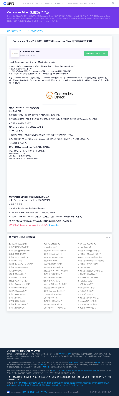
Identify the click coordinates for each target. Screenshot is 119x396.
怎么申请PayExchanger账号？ (55, 308)
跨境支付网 (76, 377)
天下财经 (17, 385)
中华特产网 (22, 383)
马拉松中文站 (87, 383)
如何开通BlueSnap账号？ (53, 254)
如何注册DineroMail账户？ (19, 267)
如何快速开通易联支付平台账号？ (91, 271)
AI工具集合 (35, 383)
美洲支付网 (55, 377)
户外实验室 (65, 383)
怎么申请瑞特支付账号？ (53, 264)
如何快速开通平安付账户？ (88, 264)
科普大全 (106, 383)
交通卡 (74, 371)
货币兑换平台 (44, 367)
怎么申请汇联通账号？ (52, 244)
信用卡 (68, 371)
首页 (8, 31)
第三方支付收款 (95, 392)
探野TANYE (80, 385)
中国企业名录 (25, 385)
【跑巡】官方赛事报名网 (54, 383)
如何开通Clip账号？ (16, 298)
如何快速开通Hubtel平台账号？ (55, 284)
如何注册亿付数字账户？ (18, 277)
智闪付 (16, 383)
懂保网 (48, 385)
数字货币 (96, 371)
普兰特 (32, 385)
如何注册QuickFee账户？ (19, 257)
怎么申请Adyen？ (84, 267)
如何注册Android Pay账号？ (20, 284)
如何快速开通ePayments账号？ (21, 264)
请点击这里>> (54, 225)
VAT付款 (98, 362)
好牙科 (94, 383)
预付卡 (80, 371)
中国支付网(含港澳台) (14, 377)
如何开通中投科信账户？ (53, 301)
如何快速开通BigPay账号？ (54, 288)
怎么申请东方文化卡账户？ (19, 281)
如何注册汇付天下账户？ (53, 274)
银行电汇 (54, 371)
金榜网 (12, 385)
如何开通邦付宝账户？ (86, 284)
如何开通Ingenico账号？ (18, 288)
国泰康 (36, 385)
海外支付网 (85, 377)
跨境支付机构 (106, 392)
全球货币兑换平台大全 (98, 377)
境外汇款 (42, 365)
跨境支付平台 (73, 362)
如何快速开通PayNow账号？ (89, 298)
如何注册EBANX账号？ (87, 288)
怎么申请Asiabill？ (50, 247)
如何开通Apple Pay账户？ (88, 304)
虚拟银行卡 (88, 371)
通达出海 (29, 383)
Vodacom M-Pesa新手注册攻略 (90, 257)
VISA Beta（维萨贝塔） (69, 385)
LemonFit (54, 385)
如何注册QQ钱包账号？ (18, 244)
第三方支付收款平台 (65, 354)
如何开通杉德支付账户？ (18, 308)
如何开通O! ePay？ (16, 261)
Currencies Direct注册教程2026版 (31, 31)
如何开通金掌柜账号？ (18, 294)
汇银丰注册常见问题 (17, 301)
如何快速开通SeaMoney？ (88, 274)
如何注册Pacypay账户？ (18, 291)
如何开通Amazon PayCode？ (54, 291)
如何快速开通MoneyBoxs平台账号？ (92, 261)
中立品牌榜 (99, 383)
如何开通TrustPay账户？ (87, 308)
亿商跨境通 (42, 383)
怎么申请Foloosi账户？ (18, 274)
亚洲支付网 (27, 377)
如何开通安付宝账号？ (86, 294)
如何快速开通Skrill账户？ (53, 304)
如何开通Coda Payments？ (53, 257)
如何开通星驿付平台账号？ (19, 247)
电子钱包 (62, 371)
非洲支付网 (46, 377)
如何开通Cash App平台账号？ (55, 251)
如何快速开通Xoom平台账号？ (89, 254)
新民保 (59, 385)
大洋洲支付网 (65, 377)
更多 (107, 237)
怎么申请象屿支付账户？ (53, 294)
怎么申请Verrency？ (51, 298)
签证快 (80, 383)
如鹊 (40, 385)
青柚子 (44, 385)
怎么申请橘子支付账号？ (87, 244)
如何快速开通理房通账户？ (19, 304)
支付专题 (15, 31)
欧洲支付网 (37, 377)
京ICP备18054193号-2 (71, 392)
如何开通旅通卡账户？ (86, 291)
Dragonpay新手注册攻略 (87, 301)
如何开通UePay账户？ (52, 281)
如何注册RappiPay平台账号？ (20, 251)
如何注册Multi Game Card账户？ (56, 271)
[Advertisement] (59, 177)
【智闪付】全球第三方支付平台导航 (34, 392)
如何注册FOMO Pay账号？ (88, 277)
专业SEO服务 (73, 383)
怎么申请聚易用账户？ (18, 254)
